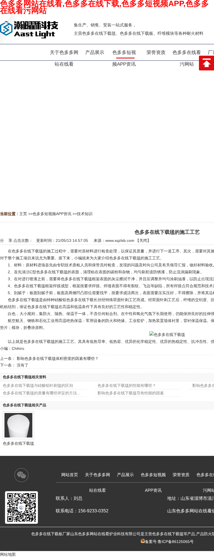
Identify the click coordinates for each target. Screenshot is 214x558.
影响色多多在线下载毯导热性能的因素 (131, 393)
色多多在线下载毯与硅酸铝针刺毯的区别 (38, 385)
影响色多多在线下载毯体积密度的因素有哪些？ (58, 358)
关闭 (143, 240)
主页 (23, 214)
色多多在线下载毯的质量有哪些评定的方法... (41, 393)
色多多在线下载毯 (18, 443)
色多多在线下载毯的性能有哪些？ (127, 385)
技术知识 (85, 214)
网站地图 (8, 554)
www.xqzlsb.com (119, 240)
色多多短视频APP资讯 (52, 214)
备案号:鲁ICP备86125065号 (169, 541)
